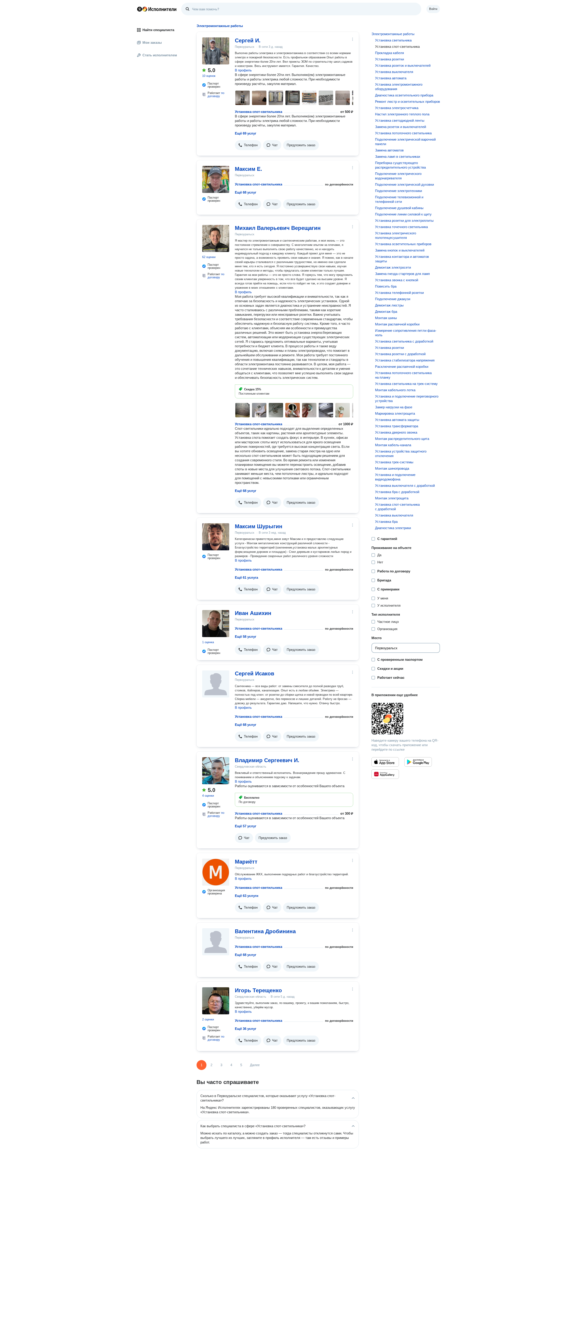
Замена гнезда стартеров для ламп (402, 274)
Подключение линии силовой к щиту (403, 214)
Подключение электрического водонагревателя (398, 176)
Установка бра (386, 522)
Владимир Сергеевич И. (267, 760)
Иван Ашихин (253, 613)
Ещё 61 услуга (246, 577)
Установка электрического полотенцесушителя (395, 235)
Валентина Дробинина (265, 931)
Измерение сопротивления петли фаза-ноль (405, 333)
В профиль (243, 70)
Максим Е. (248, 169)
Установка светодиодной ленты (399, 120)
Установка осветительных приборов (403, 244)
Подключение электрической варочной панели (405, 141)
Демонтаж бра (386, 311)
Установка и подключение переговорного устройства (406, 398)
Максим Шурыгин (258, 526)
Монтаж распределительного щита (402, 439)
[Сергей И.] (215, 50)
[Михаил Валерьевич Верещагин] (215, 238)
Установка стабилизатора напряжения (405, 360)
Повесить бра (385, 286)
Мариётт (246, 862)
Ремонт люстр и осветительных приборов (407, 101)
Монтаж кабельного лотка (395, 390)
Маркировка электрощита (395, 413)
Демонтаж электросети (393, 267)
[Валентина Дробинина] (215, 941)
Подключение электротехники (398, 191)
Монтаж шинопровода (392, 468)
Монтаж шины (386, 318)
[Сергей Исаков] (215, 683)
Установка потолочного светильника (403, 133)
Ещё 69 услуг (245, 133)
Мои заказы (152, 42)
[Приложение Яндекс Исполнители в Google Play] (418, 762)
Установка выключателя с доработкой (405, 485)
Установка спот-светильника (258, 112)
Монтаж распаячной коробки (397, 324)
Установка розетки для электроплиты (404, 220)
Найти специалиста (158, 30)
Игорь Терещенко (258, 990)
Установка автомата (390, 78)
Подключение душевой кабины (399, 208)
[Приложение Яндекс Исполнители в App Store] (385, 762)
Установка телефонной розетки (399, 293)
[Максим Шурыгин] (215, 536)
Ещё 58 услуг (245, 636)
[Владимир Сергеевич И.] (215, 770)
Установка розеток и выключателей (402, 65)
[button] (248, 145)
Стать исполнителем (159, 55)
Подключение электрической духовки (404, 184)
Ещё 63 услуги (246, 896)
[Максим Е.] (215, 179)
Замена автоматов (389, 150)
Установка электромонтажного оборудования (398, 86)
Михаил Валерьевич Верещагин (278, 228)
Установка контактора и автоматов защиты (402, 259)
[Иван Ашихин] (215, 623)
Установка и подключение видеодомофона (395, 477)
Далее (255, 1065)
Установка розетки (389, 59)
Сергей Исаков (254, 673)
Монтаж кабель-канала (393, 445)
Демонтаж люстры (389, 305)
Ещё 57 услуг (245, 826)
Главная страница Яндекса (139, 9)
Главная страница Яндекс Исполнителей (157, 9)
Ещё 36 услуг (245, 1029)
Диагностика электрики (393, 528)
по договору (216, 94)
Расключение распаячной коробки (401, 366)
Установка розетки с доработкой (400, 354)
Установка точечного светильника (401, 227)
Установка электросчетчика (396, 108)
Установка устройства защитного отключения (400, 453)
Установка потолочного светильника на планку (403, 375)
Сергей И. (248, 40)
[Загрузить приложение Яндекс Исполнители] (405, 719)
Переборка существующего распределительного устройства (400, 165)
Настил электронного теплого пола (402, 114)
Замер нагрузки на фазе (393, 407)
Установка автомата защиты (397, 420)
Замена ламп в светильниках (397, 156)
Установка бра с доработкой (397, 492)
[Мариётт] (215, 872)
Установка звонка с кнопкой (396, 280)
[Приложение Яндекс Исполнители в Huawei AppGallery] (385, 774)
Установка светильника (393, 40)
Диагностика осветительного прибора (404, 95)
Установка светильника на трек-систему (406, 384)
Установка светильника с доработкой (404, 341)
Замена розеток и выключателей (400, 127)
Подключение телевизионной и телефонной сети (399, 199)
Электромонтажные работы (392, 34)
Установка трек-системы (394, 462)
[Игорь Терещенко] (215, 1000)
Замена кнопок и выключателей (399, 250)
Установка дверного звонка (396, 432)
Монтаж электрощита (391, 498)
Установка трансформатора (396, 426)
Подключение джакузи (392, 299)
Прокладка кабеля (389, 53)
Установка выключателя (394, 72)
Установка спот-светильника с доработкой (397, 507)
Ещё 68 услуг (245, 192)
